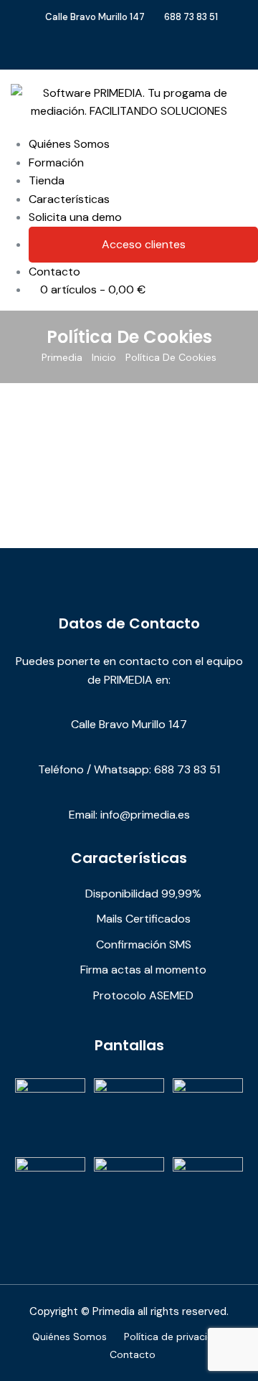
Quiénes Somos (69, 143)
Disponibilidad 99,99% (143, 893)
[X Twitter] (134, 54)
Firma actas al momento (143, 969)
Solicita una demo (75, 217)
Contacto (54, 271)
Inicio (104, 357)
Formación (56, 162)
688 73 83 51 (191, 17)
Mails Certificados (144, 918)
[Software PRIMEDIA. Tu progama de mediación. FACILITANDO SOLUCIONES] (129, 100)
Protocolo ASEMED (143, 995)
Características (69, 199)
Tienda (46, 180)
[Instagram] (150, 54)
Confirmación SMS (143, 944)
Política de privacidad (175, 1336)
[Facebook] (117, 54)
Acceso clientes (144, 244)
